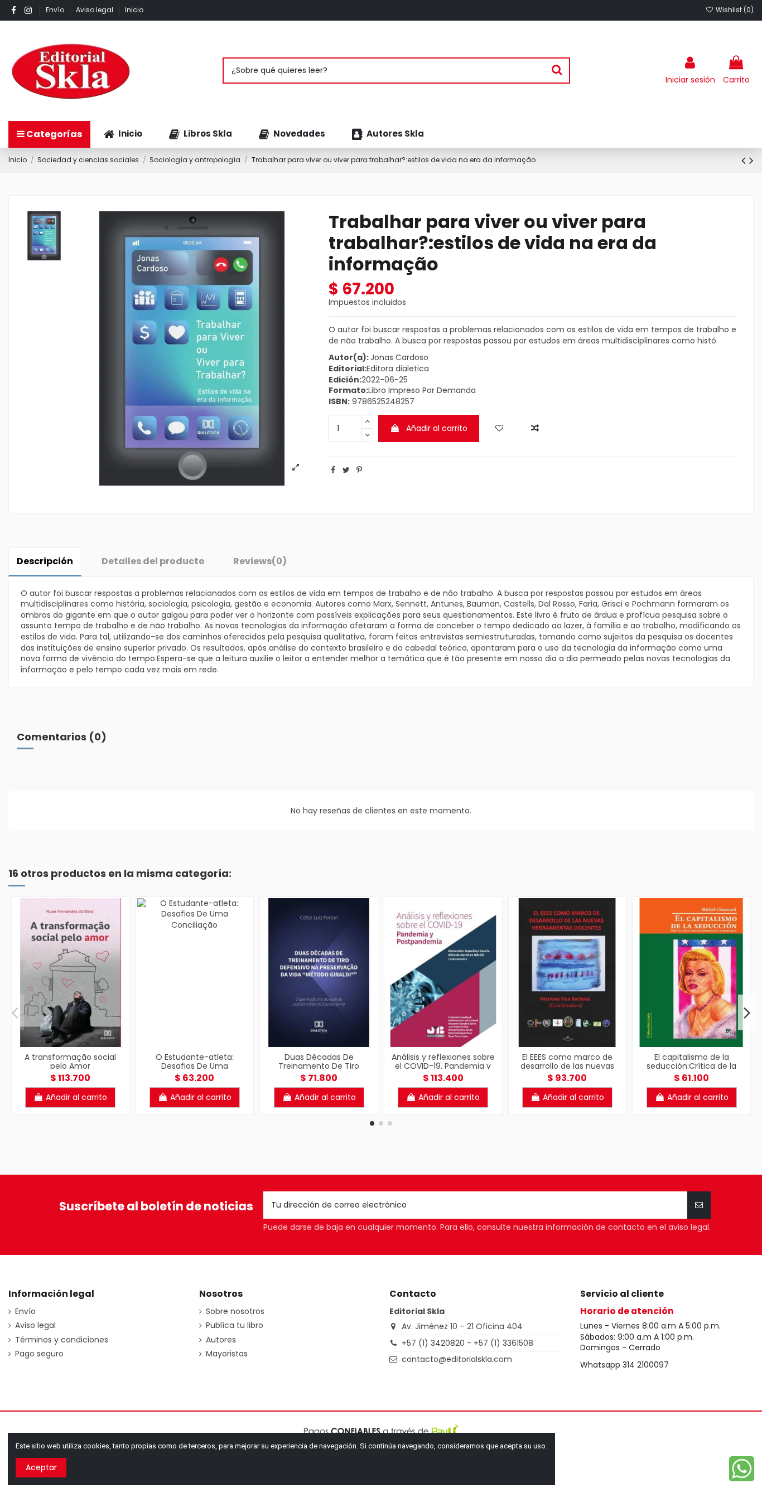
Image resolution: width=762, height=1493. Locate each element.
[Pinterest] (359, 470)
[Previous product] (745, 160)
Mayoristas (227, 1354)
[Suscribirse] (699, 1205)
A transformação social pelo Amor (70, 1061)
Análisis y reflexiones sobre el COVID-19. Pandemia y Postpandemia (443, 1066)
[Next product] (751, 160)
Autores (221, 1340)
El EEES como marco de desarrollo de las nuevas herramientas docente (567, 1066)
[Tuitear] (346, 470)
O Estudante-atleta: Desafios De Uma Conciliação (195, 1066)
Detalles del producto (153, 561)
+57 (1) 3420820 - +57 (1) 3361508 (467, 1343)
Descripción (45, 561)
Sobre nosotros (235, 1311)
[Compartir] (333, 470)
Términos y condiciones (61, 1340)
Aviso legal (95, 9)
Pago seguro (39, 1354)
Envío (56, 9)
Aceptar (41, 1467)
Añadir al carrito (436, 428)
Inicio (134, 9)
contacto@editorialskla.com (457, 1359)
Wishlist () (734, 9)
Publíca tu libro (234, 1325)
